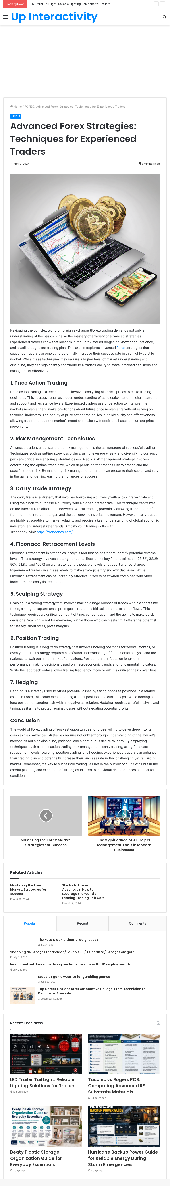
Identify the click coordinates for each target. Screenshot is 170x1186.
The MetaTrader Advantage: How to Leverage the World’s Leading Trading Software (83, 891)
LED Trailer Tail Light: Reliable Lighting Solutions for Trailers (43, 1082)
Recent (82, 923)
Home (17, 106)
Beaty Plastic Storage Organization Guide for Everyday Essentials (36, 1158)
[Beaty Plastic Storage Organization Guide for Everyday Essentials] (46, 1126)
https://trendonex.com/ (55, 532)
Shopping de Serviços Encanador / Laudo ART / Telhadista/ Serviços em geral (72, 952)
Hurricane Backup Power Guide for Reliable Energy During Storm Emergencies (123, 1158)
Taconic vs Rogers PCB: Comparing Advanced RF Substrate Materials (76, 4)
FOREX (29, 106)
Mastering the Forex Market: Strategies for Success (28, 889)
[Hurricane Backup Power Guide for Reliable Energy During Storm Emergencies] (124, 1126)
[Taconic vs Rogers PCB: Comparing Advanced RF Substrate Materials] (124, 1054)
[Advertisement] (85, 63)
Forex (121, 348)
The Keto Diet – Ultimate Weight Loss (68, 939)
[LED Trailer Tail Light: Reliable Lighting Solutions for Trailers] (46, 1054)
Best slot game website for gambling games (74, 976)
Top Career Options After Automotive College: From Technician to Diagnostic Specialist (92, 991)
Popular (30, 923)
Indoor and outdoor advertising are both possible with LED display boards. (70, 964)
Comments (137, 923)
